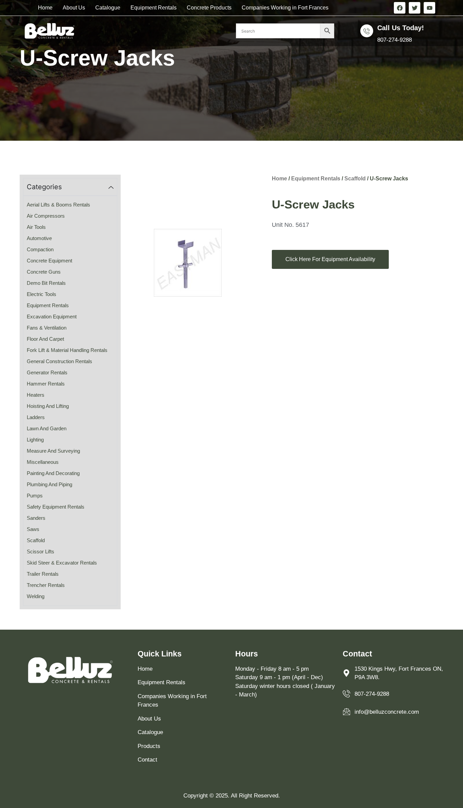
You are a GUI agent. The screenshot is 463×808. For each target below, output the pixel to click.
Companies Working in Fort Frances (285, 8)
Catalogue (107, 8)
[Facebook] (399, 8)
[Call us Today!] (366, 30)
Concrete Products (209, 8)
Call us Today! (400, 28)
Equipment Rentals (153, 8)
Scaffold (355, 178)
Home (45, 8)
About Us (74, 8)
